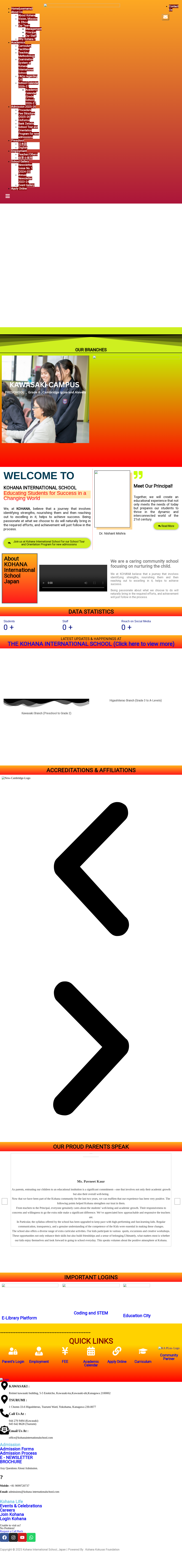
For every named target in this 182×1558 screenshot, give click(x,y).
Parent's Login (13, 1361)
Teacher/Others (28, 154)
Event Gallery (26, 185)
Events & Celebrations (21, 1505)
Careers (7, 1510)
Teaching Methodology (26, 54)
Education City (137, 1315)
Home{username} (22, 8)
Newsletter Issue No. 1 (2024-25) (25, 168)
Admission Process (18, 1453)
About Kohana (26, 15)
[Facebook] (4, 1537)
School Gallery (20, 161)
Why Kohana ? (27, 39)
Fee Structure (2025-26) (26, 115)
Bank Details (26, 123)
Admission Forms (17, 1448)
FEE (65, 1361)
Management (33, 29)
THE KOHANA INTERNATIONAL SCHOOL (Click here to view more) (91, 643)
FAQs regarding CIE (28, 78)
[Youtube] (22, 1537)
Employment (19, 151)
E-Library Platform (19, 1317)
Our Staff (31, 35)
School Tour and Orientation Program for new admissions (28, 132)
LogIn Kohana (13, 1518)
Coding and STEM (91, 1312)
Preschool (17, 140)
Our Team (24, 25)
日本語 (22, 144)
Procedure (24, 110)
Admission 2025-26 (23, 106)
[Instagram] (13, 1537)
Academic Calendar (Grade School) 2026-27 (31, 96)
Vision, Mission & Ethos (28, 20)
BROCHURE (11, 1461)
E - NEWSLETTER (16, 1457)
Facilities (24, 49)
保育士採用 (25, 157)
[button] (91, 869)
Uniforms (24, 120)
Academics (18, 42)
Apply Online (19, 188)
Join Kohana (12, 1514)
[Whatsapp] (31, 1537)
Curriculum (24, 46)
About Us (17, 12)
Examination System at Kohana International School (26, 66)
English (22, 147)
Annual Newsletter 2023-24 (25, 178)
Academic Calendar (91, 1363)
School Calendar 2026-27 (28, 84)
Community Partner (169, 1357)
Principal (30, 32)
